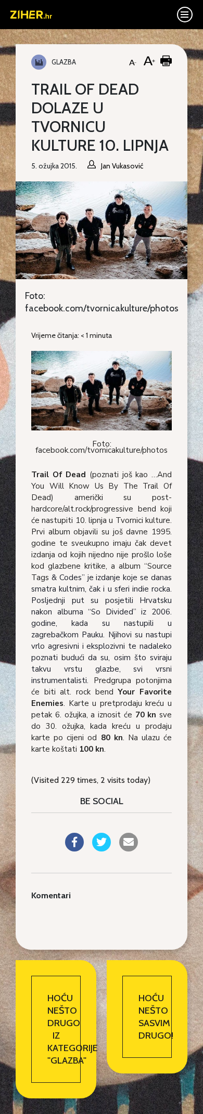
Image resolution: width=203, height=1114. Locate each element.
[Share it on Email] (128, 848)
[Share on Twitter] (101, 848)
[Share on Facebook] (74, 848)
